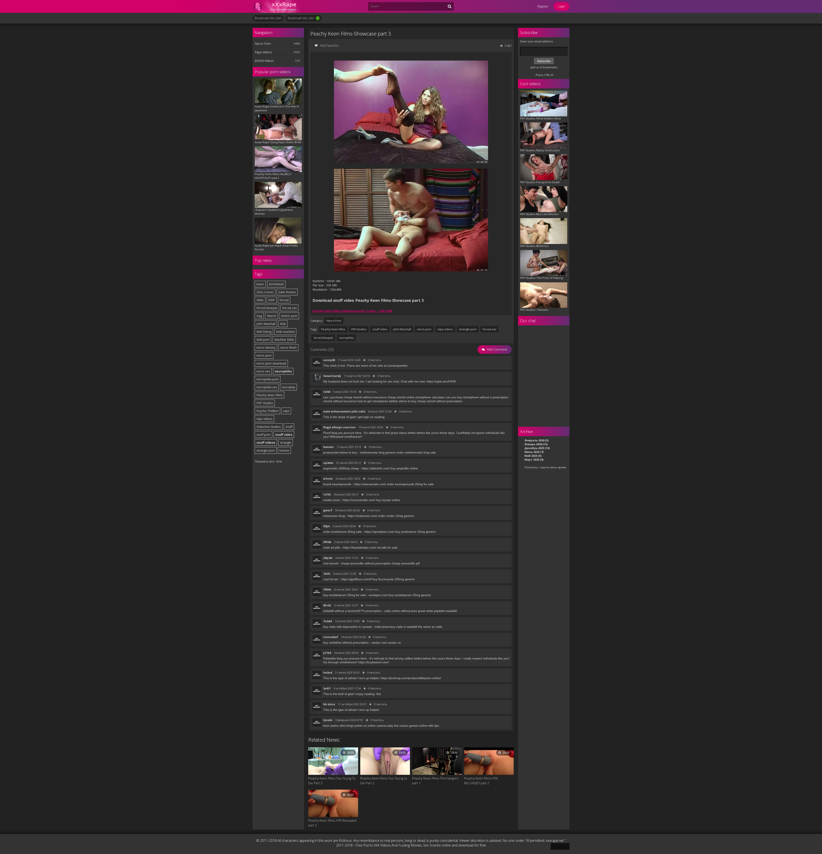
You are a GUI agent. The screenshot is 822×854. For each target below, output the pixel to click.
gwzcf (327, 510)
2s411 (327, 688)
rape (286, 411)
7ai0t (326, 574)
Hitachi (271, 316)
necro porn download (271, 363)
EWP (271, 300)
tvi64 (326, 392)
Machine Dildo (284, 340)
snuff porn (263, 435)
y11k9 (327, 653)
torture (284, 450)
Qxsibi (327, 720)
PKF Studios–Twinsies (534, 310)
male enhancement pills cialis (344, 411)
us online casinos (375, 725)
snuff (289, 427)
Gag (259, 316)
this (378, 694)
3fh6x (327, 542)
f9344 (327, 589)
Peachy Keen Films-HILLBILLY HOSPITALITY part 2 (273, 176)
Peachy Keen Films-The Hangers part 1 (435, 780)
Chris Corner (265, 292)
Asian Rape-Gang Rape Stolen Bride (278, 142)
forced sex (289, 308)
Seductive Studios (268, 427)
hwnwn (328, 447)
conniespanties (397, 365)
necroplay (288, 387)
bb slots (329, 704)
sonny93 (329, 360)
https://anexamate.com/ (370, 484)
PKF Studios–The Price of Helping (541, 278)
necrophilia (283, 371)
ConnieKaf (330, 637)
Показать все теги (268, 461)
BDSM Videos (264, 61)
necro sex (263, 371)
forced (284, 300)
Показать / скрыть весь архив (545, 467)
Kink (283, 324)
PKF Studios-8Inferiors (534, 246)
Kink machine (285, 332)
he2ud (327, 672)
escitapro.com (378, 595)
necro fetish (288, 347)
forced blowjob (266, 308)
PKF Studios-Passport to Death (540, 182)
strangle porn (265, 450)
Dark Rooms (287, 292)
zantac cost (379, 642)
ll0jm (326, 526)
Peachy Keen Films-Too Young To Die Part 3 (332, 780)
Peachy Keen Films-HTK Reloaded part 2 (332, 822)
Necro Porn (263, 44)
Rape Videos (263, 52)
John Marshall (265, 324)
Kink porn (263, 340)
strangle (285, 442)
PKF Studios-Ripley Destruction (540, 150)
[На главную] (278, 6)
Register (543, 6)
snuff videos (265, 442)
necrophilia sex (266, 387)
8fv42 (327, 605)
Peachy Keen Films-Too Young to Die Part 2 (383, 780)
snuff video (283, 435)
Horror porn (289, 316)
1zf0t (327, 494)
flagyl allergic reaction (339, 427)
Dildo (260, 300)
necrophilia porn (267, 379)
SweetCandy (332, 376)
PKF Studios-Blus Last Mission (539, 214)
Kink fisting (263, 332)
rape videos (264, 419)
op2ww (328, 463)
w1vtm (328, 479)
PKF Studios (264, 403)
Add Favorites (329, 45)
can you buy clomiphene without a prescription (477, 397)
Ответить (374, 360)
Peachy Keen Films (269, 395)
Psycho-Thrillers (267, 411)
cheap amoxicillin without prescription (366, 563)
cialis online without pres (400, 611)
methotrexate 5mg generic (378, 452)
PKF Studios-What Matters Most (540, 118)
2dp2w (327, 558)
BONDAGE (276, 284)
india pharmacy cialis (389, 626)
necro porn (264, 355)
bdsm (260, 284)
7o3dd (327, 621)
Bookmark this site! (268, 18)
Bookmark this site (303, 18)
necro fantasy (265, 347)
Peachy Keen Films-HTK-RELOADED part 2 (481, 780)
